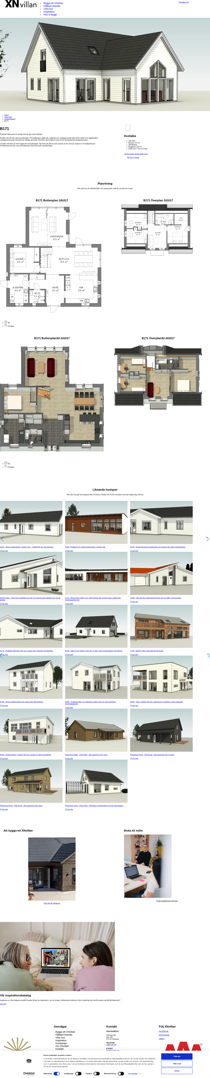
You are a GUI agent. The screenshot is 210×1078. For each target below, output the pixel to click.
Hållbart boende (52, 6)
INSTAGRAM (164, 1035)
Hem (6, 115)
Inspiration (49, 11)
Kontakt (59, 1049)
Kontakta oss (184, 2)
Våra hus (48, 8)
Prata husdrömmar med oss (167, 901)
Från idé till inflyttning (52, 903)
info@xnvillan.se (112, 1050)
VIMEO (161, 1039)
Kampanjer (61, 1043)
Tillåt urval (177, 1064)
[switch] (78, 1073)
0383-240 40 (111, 1045)
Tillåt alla (176, 1056)
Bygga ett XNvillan (53, 3)
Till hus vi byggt (133, 157)
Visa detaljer (133, 1074)
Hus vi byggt (50, 14)
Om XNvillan (62, 1046)
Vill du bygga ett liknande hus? (136, 154)
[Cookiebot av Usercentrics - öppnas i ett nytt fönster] (29, 1073)
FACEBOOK (164, 1031)
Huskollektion (9, 119)
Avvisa (176, 1071)
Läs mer (3, 1004)
